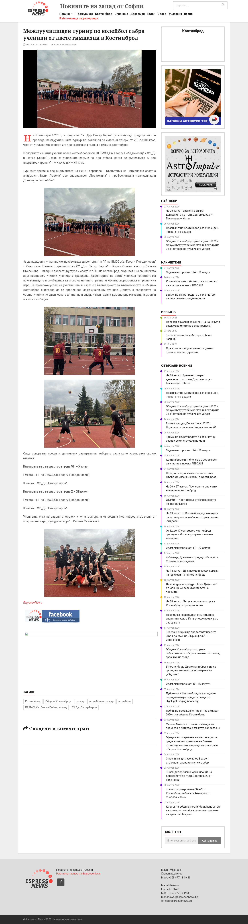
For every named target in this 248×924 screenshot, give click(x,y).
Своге (162, 14)
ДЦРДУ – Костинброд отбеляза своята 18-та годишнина (191, 501)
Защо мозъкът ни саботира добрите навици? (189, 337)
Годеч (151, 14)
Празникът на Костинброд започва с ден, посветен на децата (192, 229)
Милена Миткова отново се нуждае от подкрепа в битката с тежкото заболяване (193, 726)
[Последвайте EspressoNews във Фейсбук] (52, 615)
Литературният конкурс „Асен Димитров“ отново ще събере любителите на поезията (191, 588)
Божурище (85, 14)
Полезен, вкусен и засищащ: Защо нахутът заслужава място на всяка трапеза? (193, 323)
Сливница (121, 14)
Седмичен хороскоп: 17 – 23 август (188, 548)
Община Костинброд (58, 701)
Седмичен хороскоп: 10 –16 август (188, 684)
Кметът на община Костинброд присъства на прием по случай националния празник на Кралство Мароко (193, 810)
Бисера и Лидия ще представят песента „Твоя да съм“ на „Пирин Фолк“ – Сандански (191, 635)
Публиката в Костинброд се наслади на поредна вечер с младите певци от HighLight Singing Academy (191, 697)
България (175, 14)
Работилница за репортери (78, 19)
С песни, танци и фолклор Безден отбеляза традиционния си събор (187, 760)
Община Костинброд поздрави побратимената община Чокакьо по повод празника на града (193, 653)
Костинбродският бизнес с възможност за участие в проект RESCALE (191, 283)
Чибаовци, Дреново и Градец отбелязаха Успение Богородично (192, 559)
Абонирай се (209, 840)
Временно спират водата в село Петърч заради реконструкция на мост (191, 296)
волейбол (124, 701)
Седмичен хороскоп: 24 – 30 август (188, 272)
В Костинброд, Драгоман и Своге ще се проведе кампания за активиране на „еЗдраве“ (191, 670)
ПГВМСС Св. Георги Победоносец (46, 707)
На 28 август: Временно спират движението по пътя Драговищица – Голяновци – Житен (189, 214)
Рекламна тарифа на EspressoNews (78, 873)
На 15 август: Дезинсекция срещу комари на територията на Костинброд (192, 572)
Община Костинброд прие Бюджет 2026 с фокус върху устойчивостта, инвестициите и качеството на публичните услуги (192, 245)
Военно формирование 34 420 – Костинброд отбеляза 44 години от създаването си (188, 793)
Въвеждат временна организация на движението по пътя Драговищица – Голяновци (189, 775)
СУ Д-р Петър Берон (84, 707)
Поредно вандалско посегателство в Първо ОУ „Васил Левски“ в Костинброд (191, 475)
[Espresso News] (38, 878)
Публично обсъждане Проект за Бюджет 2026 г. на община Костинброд (192, 712)
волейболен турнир (101, 701)
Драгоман (137, 14)
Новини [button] (64, 14)
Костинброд (103, 14)
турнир (80, 701)
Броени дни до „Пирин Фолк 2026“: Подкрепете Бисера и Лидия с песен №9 (191, 425)
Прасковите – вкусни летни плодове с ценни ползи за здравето (190, 350)
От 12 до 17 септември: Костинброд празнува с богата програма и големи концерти (189, 534)
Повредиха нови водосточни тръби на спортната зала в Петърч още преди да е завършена (192, 618)
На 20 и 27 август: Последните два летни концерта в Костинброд (191, 488)
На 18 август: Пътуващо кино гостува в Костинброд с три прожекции (190, 603)
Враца (188, 14)
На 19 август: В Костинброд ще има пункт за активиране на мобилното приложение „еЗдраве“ (192, 517)
